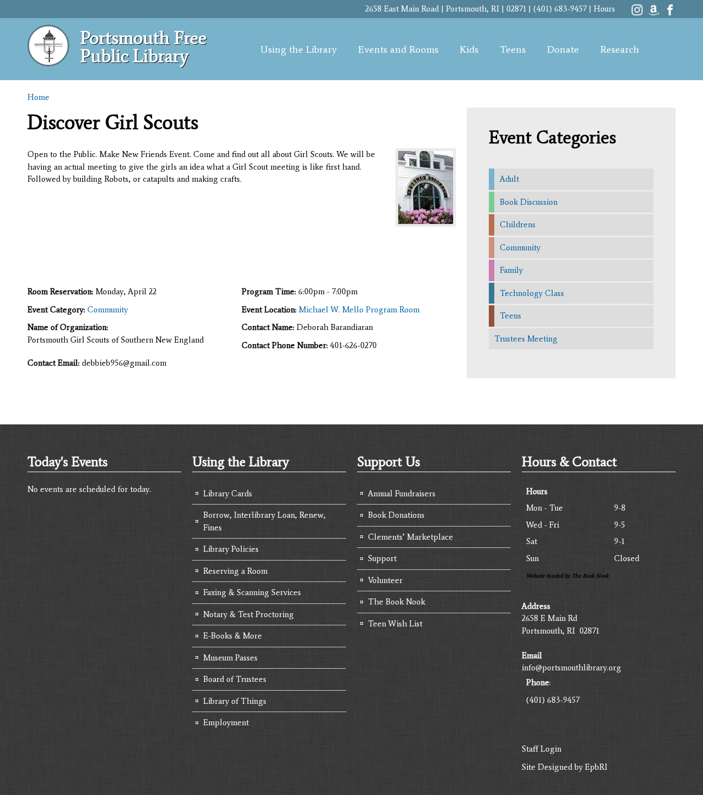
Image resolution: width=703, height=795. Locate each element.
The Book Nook (396, 602)
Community (107, 310)
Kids (469, 49)
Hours (604, 9)
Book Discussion (528, 202)
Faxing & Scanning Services (252, 592)
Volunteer (385, 580)
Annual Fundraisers (402, 494)
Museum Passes (230, 658)
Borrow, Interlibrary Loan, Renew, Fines (264, 521)
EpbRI (596, 767)
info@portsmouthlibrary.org (571, 668)
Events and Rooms (398, 49)
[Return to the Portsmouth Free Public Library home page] (48, 60)
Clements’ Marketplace (410, 537)
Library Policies (231, 549)
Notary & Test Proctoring (248, 614)
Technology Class (532, 293)
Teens (513, 49)
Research (619, 49)
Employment (226, 722)
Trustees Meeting (525, 339)
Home (38, 97)
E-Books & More (232, 636)
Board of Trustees (234, 679)
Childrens (517, 224)
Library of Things (234, 701)
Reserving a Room (235, 571)
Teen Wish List (395, 624)
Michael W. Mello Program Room (359, 310)
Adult (509, 179)
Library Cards (227, 494)
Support (382, 558)
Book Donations (396, 515)
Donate (563, 49)
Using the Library (298, 49)
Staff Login (541, 749)
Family (511, 270)
